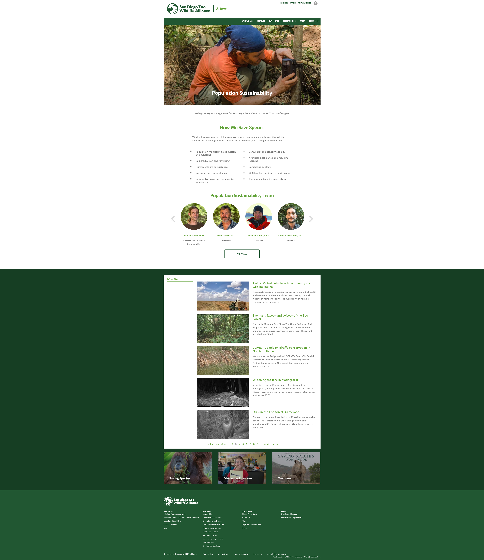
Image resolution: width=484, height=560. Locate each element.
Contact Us (257, 554)
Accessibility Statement (276, 554)
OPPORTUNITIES (289, 21)
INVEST (302, 21)
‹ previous (221, 444)
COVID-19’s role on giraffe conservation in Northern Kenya (281, 349)
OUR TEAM (261, 21)
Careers (293, 3)
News (166, 528)
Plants (244, 528)
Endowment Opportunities (292, 518)
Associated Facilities (172, 521)
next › (267, 444)
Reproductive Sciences (212, 521)
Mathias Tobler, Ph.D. (194, 235)
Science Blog (283, 3)
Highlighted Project (289, 514)
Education (230, 478)
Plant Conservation (210, 532)
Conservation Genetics (212, 518)
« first (211, 444)
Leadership (207, 514)
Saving (174, 478)
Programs (245, 478)
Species (184, 478)
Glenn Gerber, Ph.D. (226, 235)
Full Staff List (208, 542)
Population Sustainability (213, 525)
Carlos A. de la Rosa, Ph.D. (291, 235)
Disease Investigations (212, 528)
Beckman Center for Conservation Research (181, 518)
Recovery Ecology (210, 535)
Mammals (246, 518)
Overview (285, 478)
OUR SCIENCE (274, 21)
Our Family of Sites (304, 3)
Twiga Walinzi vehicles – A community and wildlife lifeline (282, 284)
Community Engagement (213, 539)
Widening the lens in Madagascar (275, 379)
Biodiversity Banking (211, 546)
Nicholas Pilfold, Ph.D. (259, 235)
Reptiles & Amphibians (251, 525)
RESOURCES (314, 21)
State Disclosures (241, 554)
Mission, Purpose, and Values (175, 514)
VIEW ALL (242, 254)
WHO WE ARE (247, 21)
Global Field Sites (171, 525)
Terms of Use (223, 554)
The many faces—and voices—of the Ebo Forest (280, 317)
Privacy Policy (207, 554)
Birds (244, 521)
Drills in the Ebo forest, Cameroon (276, 412)
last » (275, 444)
